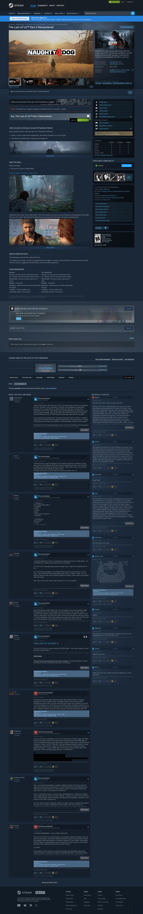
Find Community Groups (102, 220)
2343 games (17, 400)
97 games (16, 604)
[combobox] (107, 13)
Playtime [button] (61, 377)
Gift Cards (69, 909)
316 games (17, 779)
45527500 (120, 197)
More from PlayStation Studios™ (31, 309)
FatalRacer (17, 731)
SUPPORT (60, 5)
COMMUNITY (42, 5)
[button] (12, 13)
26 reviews (17, 735)
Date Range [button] (50, 377)
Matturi (16, 635)
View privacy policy (101, 209)
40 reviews (17, 458)
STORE (33, 5)
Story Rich (98, 83)
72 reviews (17, 401)
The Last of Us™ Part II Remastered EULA (107, 134)
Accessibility (102, 898)
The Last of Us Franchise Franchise (36, 24)
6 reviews (16, 499)
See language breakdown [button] (102, 359)
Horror (127, 83)
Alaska (16, 495)
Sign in (12, 91)
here (43, 344)
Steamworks (69, 902)
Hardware (86, 902)
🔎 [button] (88, 144)
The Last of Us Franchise (109, 197)
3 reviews (16, 827)
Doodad (16, 553)
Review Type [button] (14, 377)
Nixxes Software (126, 70)
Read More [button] (84, 430)
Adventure (107, 189)
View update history (101, 212)
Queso (16, 602)
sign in (122, 2)
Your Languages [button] (19, 384)
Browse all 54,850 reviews (49, 882)
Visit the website (100, 203)
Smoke (16, 825)
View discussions (100, 217)
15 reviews (17, 781)
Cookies (100, 905)
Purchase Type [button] (26, 377)
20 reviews (17, 694)
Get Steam (119, 895)
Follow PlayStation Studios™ (31, 313)
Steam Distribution (71, 905)
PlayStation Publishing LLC (118, 72)
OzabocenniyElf (19, 777)
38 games (16, 497)
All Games (12, 24)
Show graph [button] (127, 377)
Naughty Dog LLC (115, 70)
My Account (119, 905)
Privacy (100, 895)
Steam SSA (69, 898)
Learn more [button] (127, 165)
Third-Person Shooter (118, 83)
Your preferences (129, 359)
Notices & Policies (103, 902)
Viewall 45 (129, 177)
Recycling (87, 905)
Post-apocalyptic (107, 83)
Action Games (20, 24)
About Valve (87, 895)
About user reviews (117, 359)
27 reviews (17, 555)
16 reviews (17, 606)
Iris (15, 692)
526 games (17, 637)
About (52, 5)
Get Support (119, 902)
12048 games (17, 733)
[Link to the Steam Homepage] (16, 7)
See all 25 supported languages (104, 155)
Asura (16, 456)
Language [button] (39, 377)
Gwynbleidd (18, 398)
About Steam (70, 895)
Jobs (85, 898)
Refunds (100, 909)
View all (132, 338)
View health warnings (101, 206)
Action (101, 189)
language (129, 2)
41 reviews (17, 639)
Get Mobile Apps (121, 898)
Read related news (100, 215)
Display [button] (71, 377)
